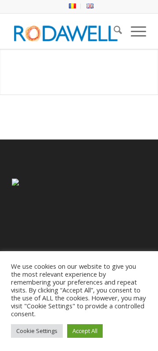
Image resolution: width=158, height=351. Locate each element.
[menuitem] (73, 6)
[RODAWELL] (65, 31)
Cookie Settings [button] (36, 331)
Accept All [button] (84, 331)
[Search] (113, 31)
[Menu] (134, 31)
